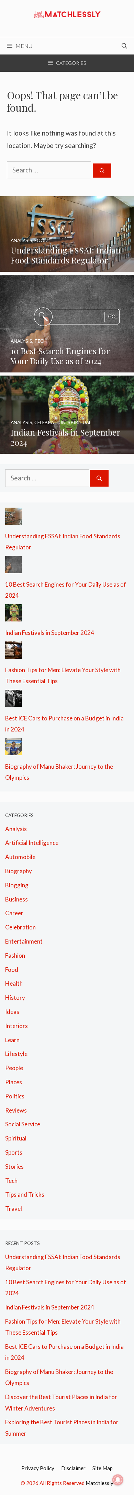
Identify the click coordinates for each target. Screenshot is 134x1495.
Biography (18, 871)
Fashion (15, 955)
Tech (11, 1180)
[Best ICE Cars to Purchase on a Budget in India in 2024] (13, 701)
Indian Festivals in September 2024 (49, 632)
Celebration (20, 927)
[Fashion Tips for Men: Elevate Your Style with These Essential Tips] (13, 652)
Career (14, 913)
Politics (14, 1096)
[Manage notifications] (117, 1479)
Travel (13, 1208)
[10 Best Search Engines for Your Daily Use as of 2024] (67, 366)
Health (14, 983)
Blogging (17, 885)
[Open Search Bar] (124, 45)
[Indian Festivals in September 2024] (67, 448)
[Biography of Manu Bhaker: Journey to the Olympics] (13, 749)
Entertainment (24, 941)
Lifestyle (16, 1053)
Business (16, 899)
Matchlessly (99, 1483)
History (15, 997)
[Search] (102, 170)
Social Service (22, 1124)
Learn (12, 1040)
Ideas (12, 1011)
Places (13, 1082)
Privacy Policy (37, 1468)
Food (11, 969)
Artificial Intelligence (31, 842)
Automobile (20, 856)
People (14, 1068)
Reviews (16, 1110)
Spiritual (15, 1138)
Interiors (16, 1025)
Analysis (16, 829)
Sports (13, 1152)
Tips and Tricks (24, 1194)
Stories (14, 1166)
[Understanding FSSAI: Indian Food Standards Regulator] (67, 266)
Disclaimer (73, 1468)
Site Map (102, 1468)
